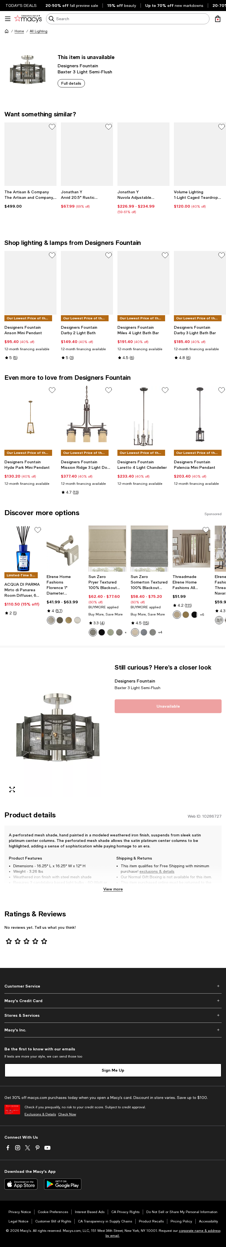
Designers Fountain (78, 65)
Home (19, 31)
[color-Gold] (68, 620)
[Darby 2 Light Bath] (87, 282)
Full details (71, 83)
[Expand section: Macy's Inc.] (113, 1030)
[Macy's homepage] (6, 31)
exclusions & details (156, 871)
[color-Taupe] (135, 632)
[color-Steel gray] (119, 632)
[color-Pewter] (51, 620)
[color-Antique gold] (185, 614)
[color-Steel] (93, 632)
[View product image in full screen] (12, 789)
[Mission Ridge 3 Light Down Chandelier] (87, 417)
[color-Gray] (152, 632)
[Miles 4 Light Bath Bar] (143, 282)
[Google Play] (62, 1184)
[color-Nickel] (77, 620)
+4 (160, 632)
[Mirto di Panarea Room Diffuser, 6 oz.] (23, 549)
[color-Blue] (144, 632)
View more (113, 889)
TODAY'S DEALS (21, 5)
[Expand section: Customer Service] (113, 986)
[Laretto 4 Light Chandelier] (143, 417)
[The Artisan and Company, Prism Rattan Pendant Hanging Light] (30, 154)
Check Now (67, 1114)
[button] (57, 730)
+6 (202, 615)
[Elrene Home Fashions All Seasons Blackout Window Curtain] (191, 549)
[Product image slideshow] (57, 730)
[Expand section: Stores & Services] (113, 1015)
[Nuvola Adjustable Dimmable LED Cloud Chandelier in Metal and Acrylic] (143, 154)
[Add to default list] (52, 127)
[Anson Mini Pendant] (30, 282)
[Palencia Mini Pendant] (200, 417)
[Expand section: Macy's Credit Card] (113, 1001)
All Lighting (38, 31)
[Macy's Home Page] (28, 19)
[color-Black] (101, 632)
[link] (30, 199)
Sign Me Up (113, 1070)
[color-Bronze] (60, 620)
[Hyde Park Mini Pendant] (30, 417)
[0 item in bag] (218, 19)
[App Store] (20, 1184)
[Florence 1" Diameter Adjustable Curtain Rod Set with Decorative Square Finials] (65, 549)
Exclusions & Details (40, 1114)
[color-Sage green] (110, 632)
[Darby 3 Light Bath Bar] (200, 282)
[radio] (51, 620)
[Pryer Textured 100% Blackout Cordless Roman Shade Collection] (107, 549)
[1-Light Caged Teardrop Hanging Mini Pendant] (200, 154)
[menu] (7, 18)
